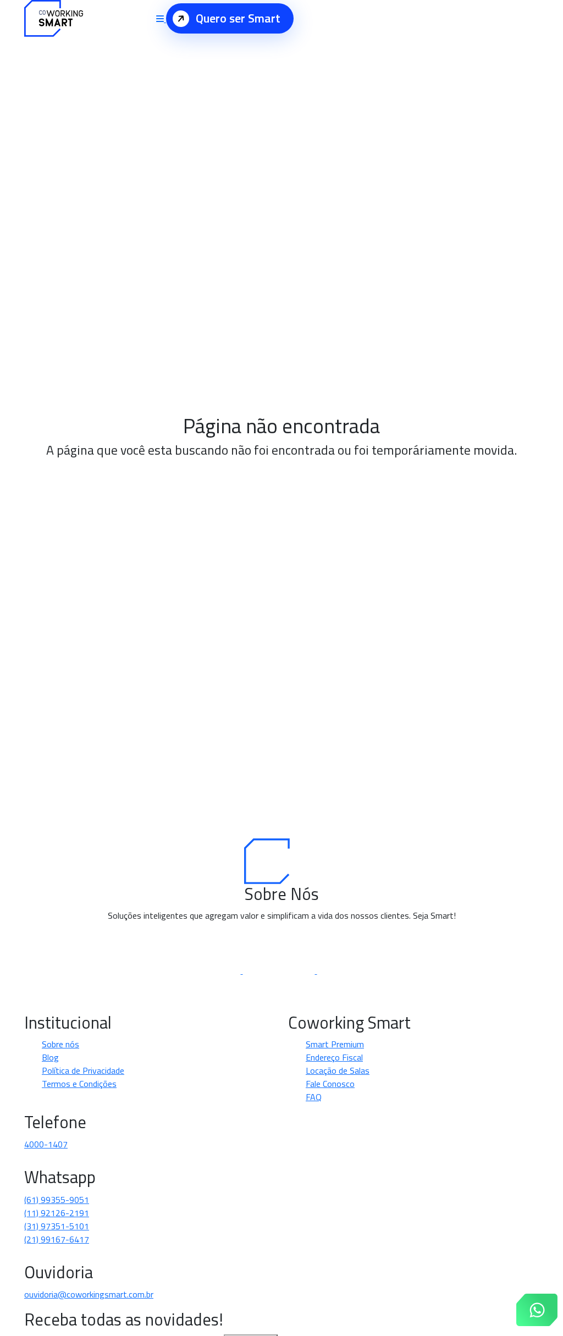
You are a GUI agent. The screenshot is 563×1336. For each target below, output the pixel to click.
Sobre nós (60, 1044)
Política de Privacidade (83, 1070)
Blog (50, 1057)
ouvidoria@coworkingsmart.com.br (88, 1294)
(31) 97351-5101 (56, 1226)
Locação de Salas (337, 1070)
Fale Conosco (330, 1083)
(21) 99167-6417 (56, 1239)
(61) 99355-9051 (56, 1199)
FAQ (314, 1096)
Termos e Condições (79, 1083)
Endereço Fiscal (334, 1057)
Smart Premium (335, 1044)
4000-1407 (46, 1144)
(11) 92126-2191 (56, 1212)
